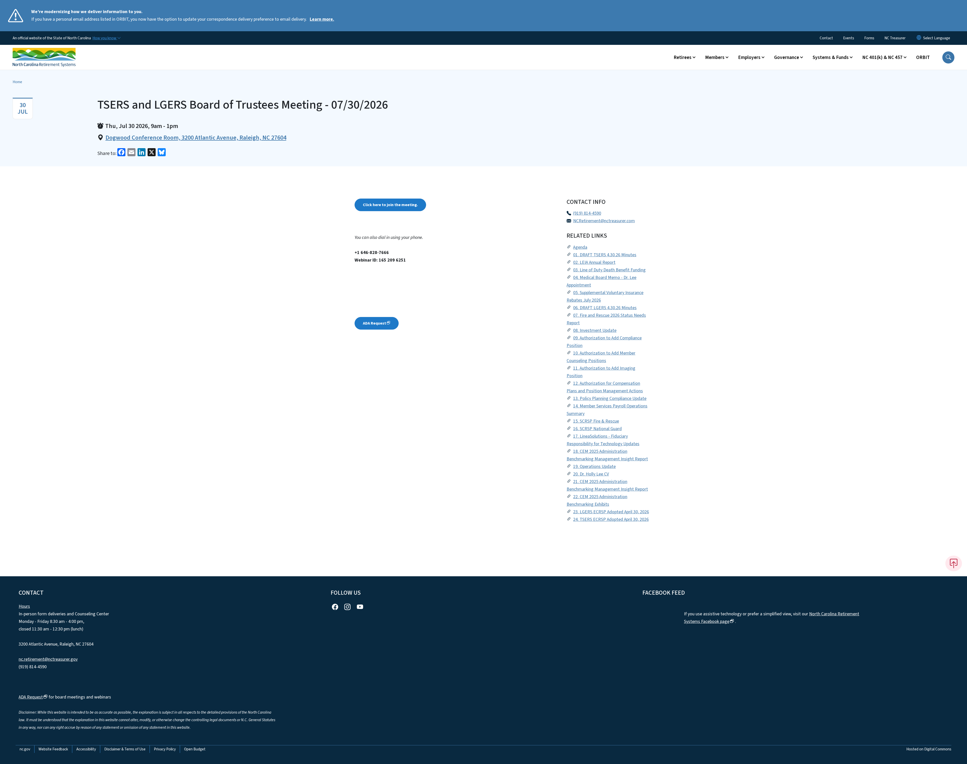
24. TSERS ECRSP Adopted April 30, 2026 (611, 519)
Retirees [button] (683, 57)
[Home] (44, 51)
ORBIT (923, 57)
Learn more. (322, 19)
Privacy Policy (165, 749)
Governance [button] (786, 57)
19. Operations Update (594, 466)
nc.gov (25, 749)
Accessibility (86, 749)
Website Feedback (53, 749)
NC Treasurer (895, 38)
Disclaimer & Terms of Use (125, 749)
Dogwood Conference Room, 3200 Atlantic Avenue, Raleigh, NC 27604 (196, 138)
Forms (869, 38)
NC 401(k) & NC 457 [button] (882, 57)
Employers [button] (749, 57)
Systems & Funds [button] (831, 57)
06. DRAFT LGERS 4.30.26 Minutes (605, 308)
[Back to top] (953, 563)
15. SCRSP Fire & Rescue (596, 421)
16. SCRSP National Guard (597, 429)
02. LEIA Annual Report (594, 262)
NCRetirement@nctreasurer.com (604, 221)
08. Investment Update (594, 330)
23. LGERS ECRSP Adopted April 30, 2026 (611, 512)
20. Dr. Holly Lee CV (591, 474)
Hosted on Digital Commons (928, 749)
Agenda (580, 247)
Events (848, 38)
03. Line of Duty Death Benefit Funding (609, 270)
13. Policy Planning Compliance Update (609, 398)
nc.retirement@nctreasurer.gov (48, 659)
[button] (948, 57)
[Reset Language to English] (919, 38)
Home (17, 82)
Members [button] (714, 57)
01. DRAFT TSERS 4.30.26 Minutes (604, 255)
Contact (826, 38)
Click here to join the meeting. (390, 205)
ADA (374, 323)
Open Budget (194, 749)
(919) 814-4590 (587, 213)
